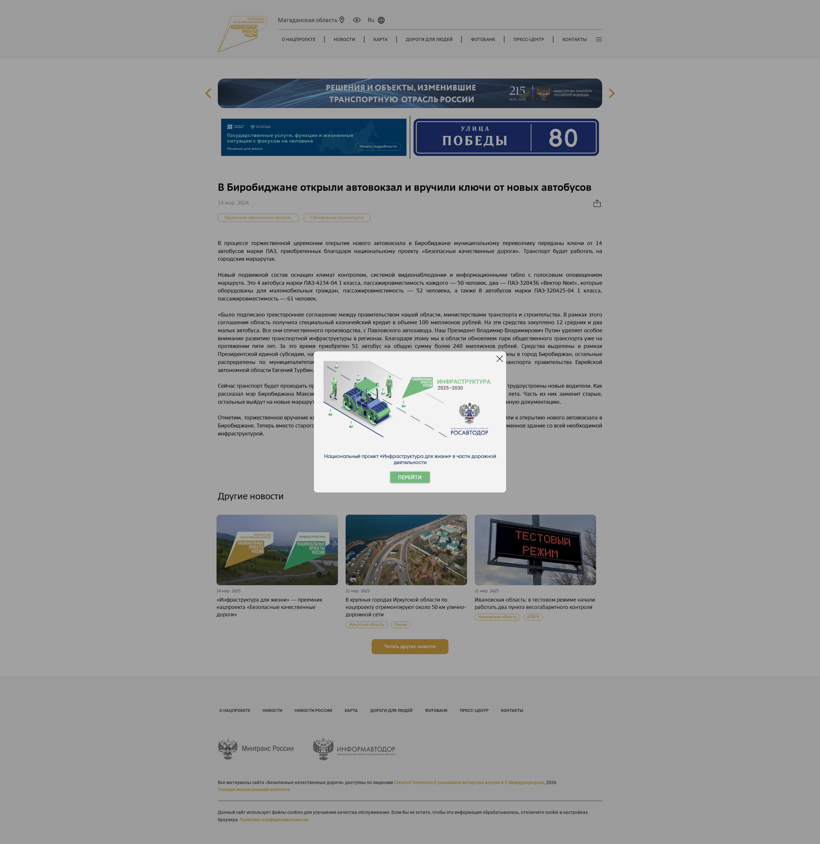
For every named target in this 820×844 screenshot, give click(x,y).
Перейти (410, 477)
